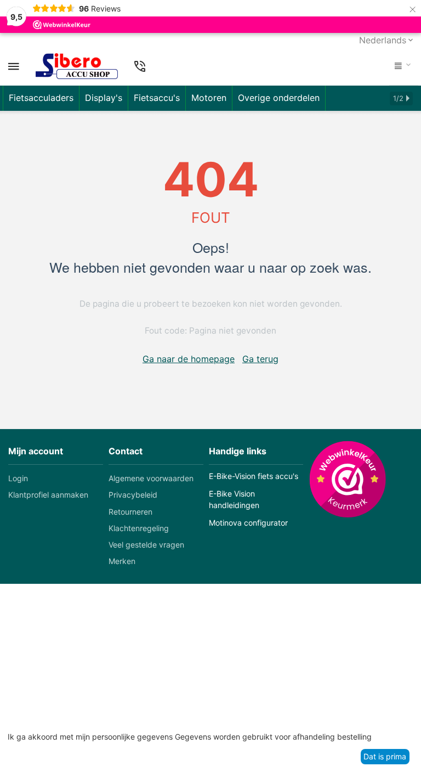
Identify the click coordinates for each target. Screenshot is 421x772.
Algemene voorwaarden (151, 478)
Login (18, 478)
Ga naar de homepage (189, 358)
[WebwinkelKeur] (347, 479)
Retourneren (130, 511)
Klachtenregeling (139, 528)
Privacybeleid (133, 494)
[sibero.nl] (77, 66)
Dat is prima (384, 756)
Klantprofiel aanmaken (48, 494)
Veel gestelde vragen (146, 544)
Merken (122, 561)
